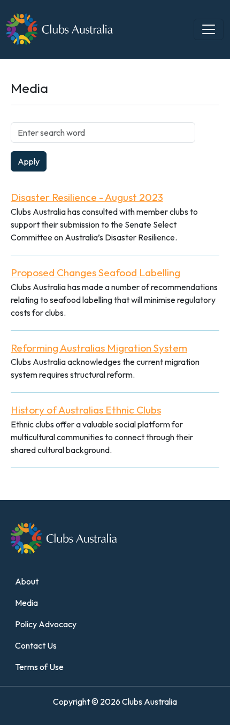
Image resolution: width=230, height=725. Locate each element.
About (27, 581)
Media (26, 602)
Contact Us (36, 645)
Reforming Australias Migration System (99, 347)
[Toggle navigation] (209, 29)
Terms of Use (39, 666)
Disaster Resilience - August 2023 (87, 197)
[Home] (111, 29)
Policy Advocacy (45, 624)
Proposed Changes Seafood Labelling (95, 272)
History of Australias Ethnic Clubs (86, 409)
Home (17, 65)
